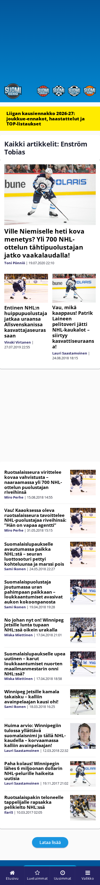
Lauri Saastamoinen (69, 353)
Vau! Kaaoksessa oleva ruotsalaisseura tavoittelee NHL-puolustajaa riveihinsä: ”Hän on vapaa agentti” (35, 517)
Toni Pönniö (14, 262)
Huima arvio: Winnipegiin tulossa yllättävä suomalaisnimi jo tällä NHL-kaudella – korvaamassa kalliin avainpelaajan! (35, 735)
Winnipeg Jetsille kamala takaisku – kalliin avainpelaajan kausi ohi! (31, 696)
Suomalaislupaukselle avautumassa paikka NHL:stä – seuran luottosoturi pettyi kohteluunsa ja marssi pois (34, 554)
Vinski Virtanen (17, 342)
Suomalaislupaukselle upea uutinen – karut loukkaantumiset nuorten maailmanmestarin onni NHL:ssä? (34, 664)
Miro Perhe (13, 497)
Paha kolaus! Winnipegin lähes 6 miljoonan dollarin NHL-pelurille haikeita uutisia (33, 770)
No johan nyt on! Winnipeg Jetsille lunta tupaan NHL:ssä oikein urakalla (34, 625)
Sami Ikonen (15, 568)
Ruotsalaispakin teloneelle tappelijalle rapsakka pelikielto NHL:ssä (33, 802)
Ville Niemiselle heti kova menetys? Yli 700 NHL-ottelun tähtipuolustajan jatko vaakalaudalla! (44, 243)
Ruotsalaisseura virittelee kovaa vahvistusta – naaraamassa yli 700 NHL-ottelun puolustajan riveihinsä (33, 482)
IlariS (8, 812)
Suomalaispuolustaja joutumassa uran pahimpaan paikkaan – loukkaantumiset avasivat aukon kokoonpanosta (33, 592)
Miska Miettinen (18, 635)
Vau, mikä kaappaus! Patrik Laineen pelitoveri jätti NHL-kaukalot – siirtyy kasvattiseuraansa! (73, 327)
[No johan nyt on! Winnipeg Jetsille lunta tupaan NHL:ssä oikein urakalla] (83, 630)
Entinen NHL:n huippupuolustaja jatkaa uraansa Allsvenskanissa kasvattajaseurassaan (25, 321)
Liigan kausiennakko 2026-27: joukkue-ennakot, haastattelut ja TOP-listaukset (45, 118)
